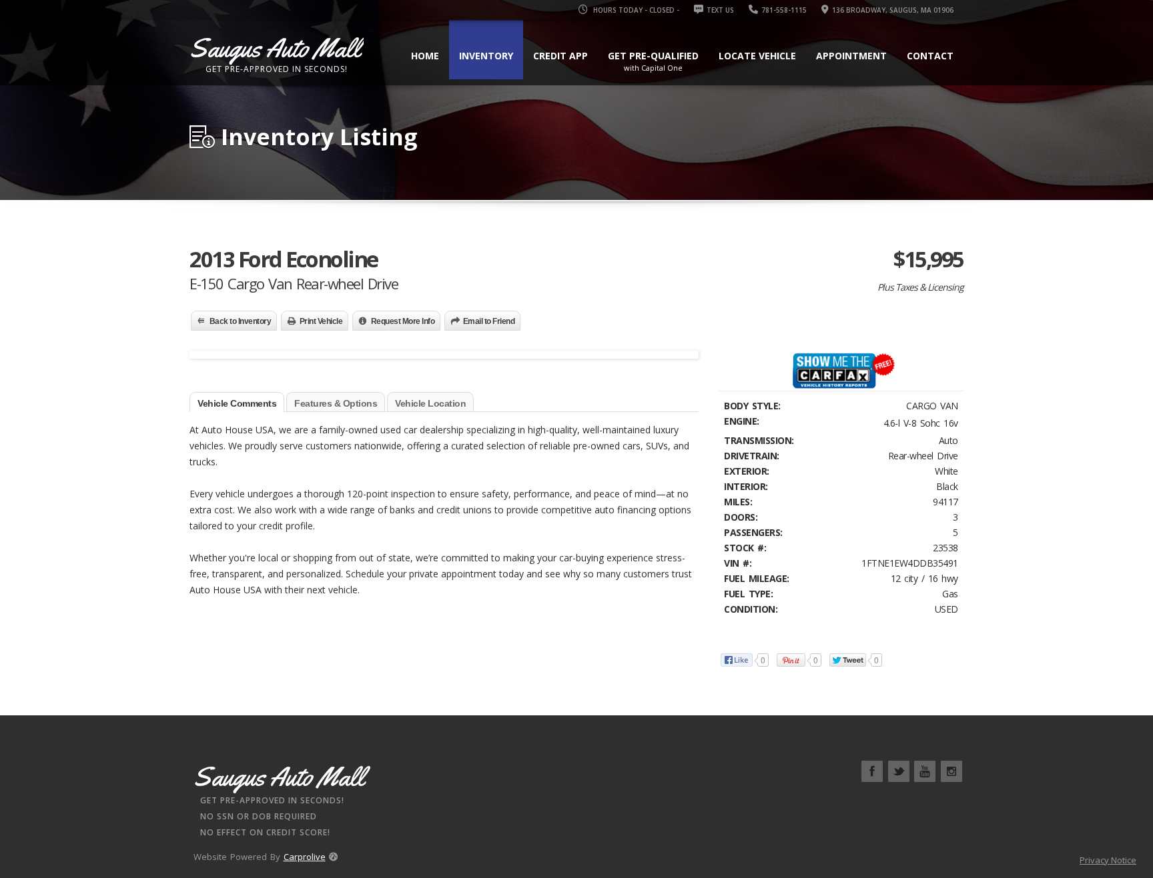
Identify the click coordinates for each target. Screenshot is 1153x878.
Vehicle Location (430, 403)
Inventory (486, 55)
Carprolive (305, 857)
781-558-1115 (784, 10)
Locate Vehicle (757, 55)
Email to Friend (489, 321)
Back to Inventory (241, 321)
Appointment (851, 55)
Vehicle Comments (237, 403)
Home (425, 55)
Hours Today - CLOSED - (635, 10)
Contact (930, 55)
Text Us (720, 10)
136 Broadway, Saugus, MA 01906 (892, 10)
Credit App (560, 55)
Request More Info (403, 321)
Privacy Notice (1108, 860)
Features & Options (335, 403)
